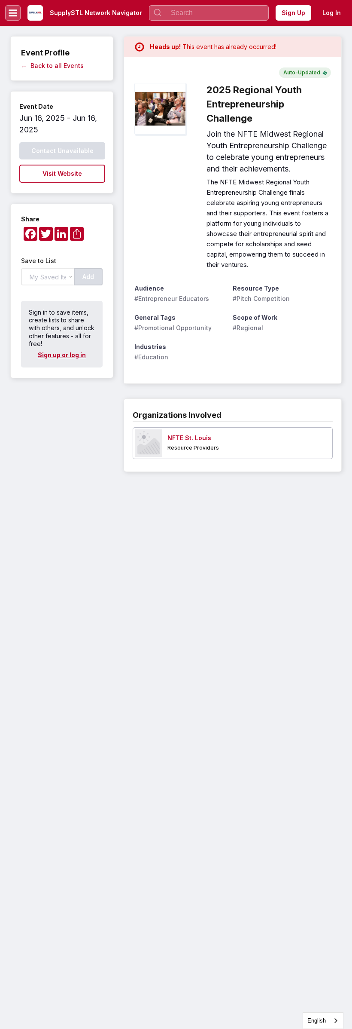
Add (88, 276)
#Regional (248, 327)
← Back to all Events (52, 65)
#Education (151, 357)
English (316, 1020)
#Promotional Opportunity (173, 327)
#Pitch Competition (261, 298)
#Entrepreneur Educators (171, 298)
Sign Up (293, 12)
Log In (331, 12)
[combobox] (323, 1020)
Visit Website (62, 173)
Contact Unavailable (62, 150)
